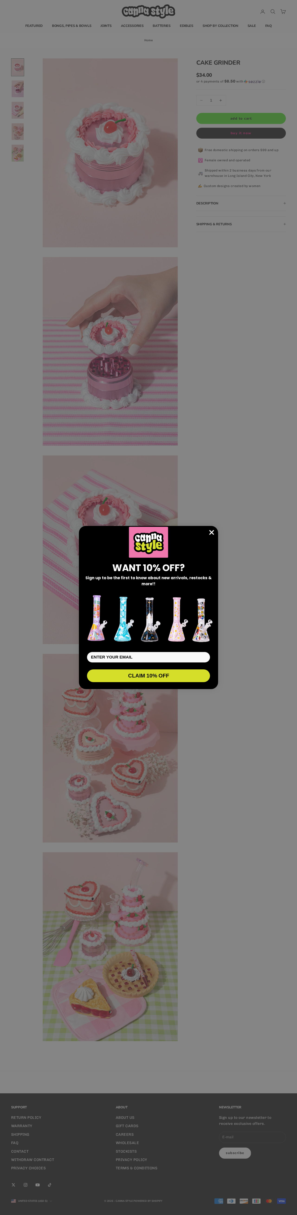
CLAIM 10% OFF (148, 676)
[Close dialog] (211, 532)
